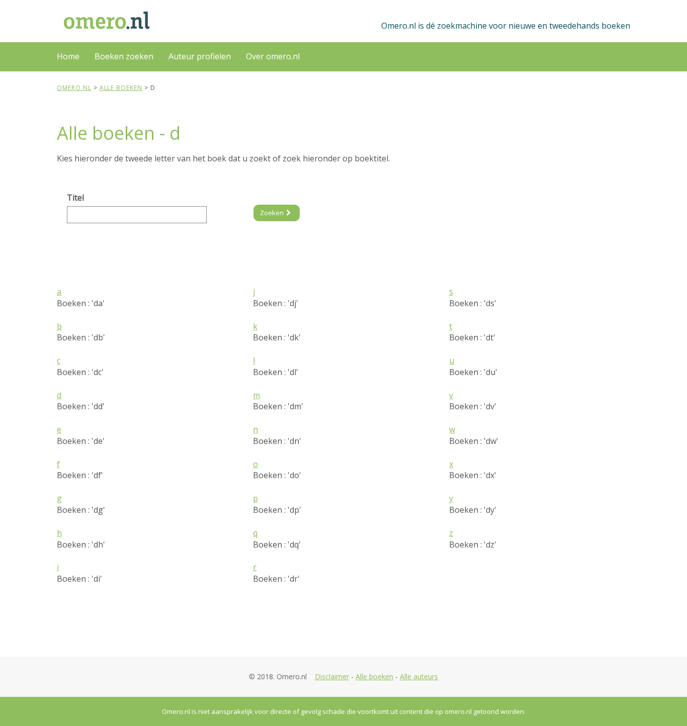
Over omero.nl (273, 56)
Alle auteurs (419, 676)
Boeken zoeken (124, 56)
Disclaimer (332, 676)
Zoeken (272, 212)
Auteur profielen (199, 56)
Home (68, 56)
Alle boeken (374, 676)
